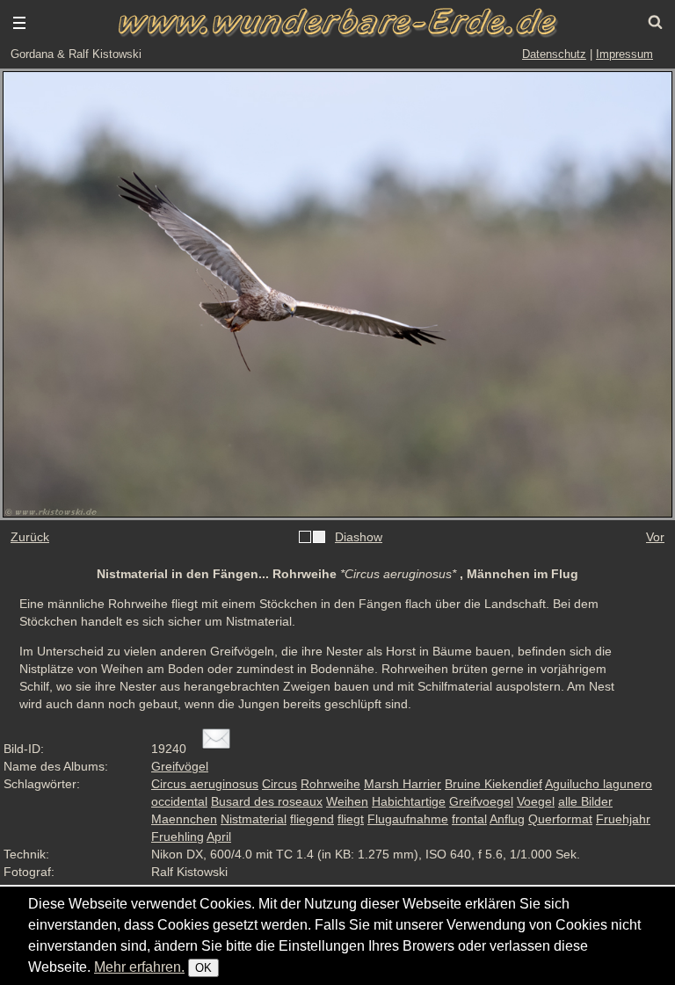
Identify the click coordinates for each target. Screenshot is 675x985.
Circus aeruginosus (204, 784)
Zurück (30, 537)
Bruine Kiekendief (493, 784)
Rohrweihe (330, 784)
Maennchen (184, 819)
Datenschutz (554, 54)
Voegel (536, 801)
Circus (279, 784)
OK (203, 967)
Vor (655, 537)
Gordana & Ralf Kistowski (76, 54)
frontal (469, 819)
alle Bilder (585, 801)
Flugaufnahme (407, 819)
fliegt (351, 819)
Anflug (507, 819)
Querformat (560, 819)
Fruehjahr (623, 819)
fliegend (312, 819)
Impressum (624, 54)
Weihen (347, 801)
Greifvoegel (481, 801)
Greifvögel (179, 766)
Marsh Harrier (402, 784)
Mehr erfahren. (139, 967)
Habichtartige (409, 801)
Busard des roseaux (267, 801)
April (219, 836)
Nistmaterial (254, 819)
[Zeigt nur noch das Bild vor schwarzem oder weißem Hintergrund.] (312, 538)
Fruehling (177, 836)
